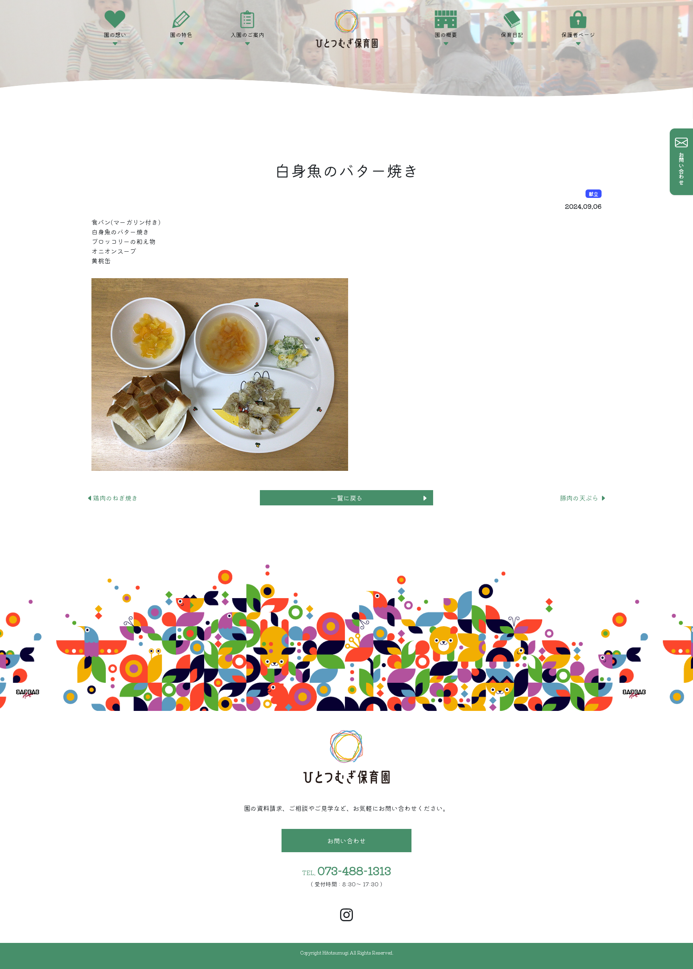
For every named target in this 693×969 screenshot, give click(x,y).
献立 (593, 193)
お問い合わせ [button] (346, 840)
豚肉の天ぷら (580, 498)
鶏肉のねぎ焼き (115, 498)
